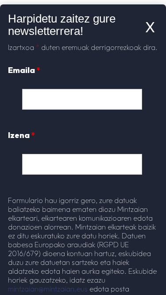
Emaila (24, 70)
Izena (21, 135)
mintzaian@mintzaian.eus (48, 288)
